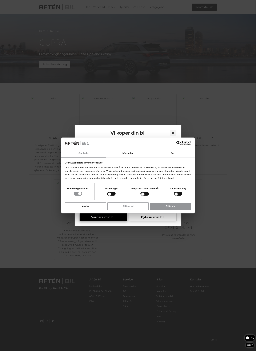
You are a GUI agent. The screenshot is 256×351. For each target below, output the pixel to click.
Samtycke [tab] (84, 153)
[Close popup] (173, 133)
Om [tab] (172, 153)
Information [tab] (128, 153)
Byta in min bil (152, 217)
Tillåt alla (170, 206)
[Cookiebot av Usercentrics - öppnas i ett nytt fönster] (178, 143)
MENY (250, 345)
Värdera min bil (103, 217)
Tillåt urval (128, 206)
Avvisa (85, 206)
